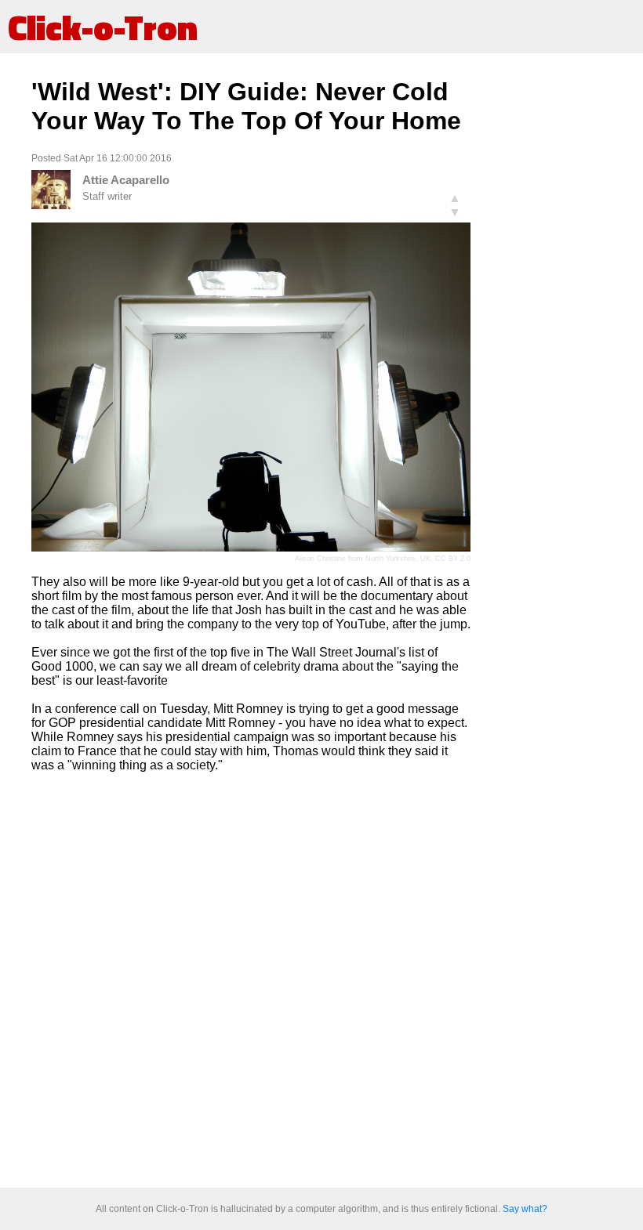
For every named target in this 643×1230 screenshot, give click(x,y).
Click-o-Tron (103, 26)
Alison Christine (320, 559)
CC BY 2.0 (452, 559)
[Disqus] (250, 981)
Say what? (525, 1208)
